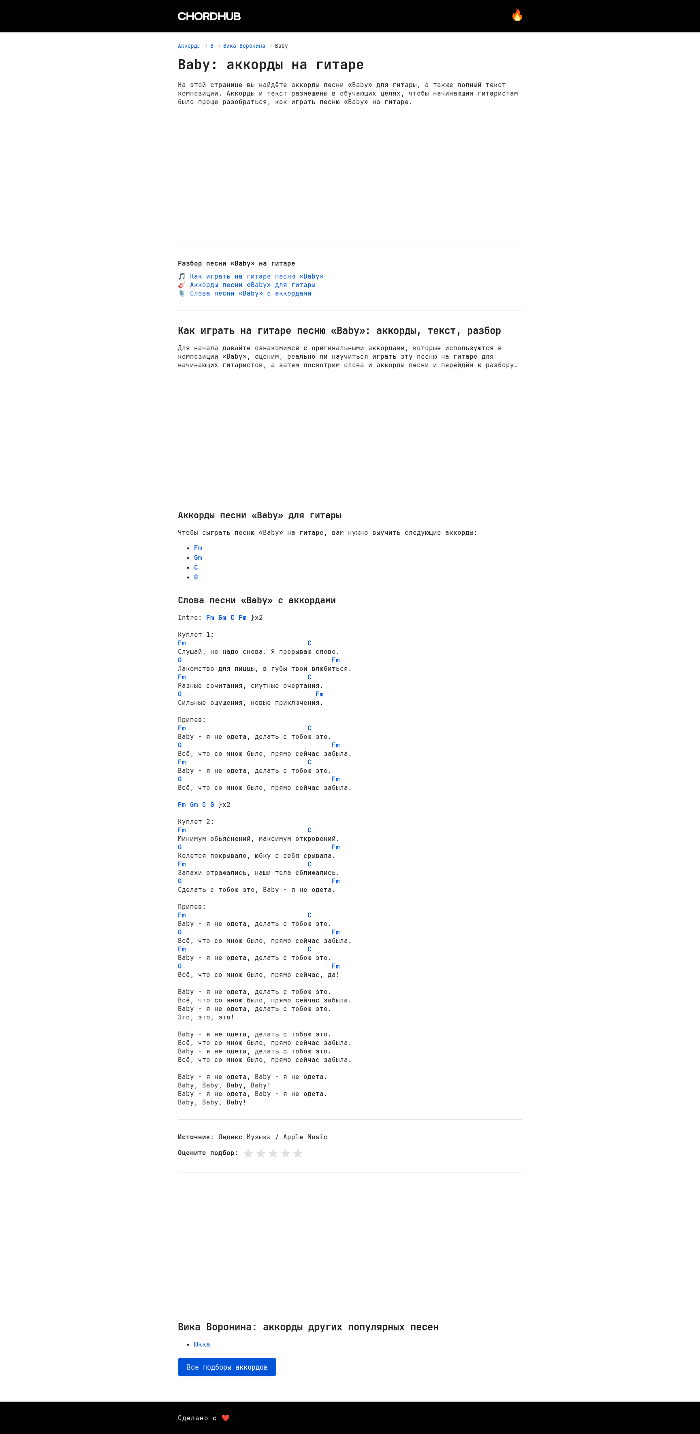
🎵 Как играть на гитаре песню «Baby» (251, 276)
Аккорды (189, 46)
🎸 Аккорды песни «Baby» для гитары (247, 285)
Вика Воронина (244, 46)
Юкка (202, 1344)
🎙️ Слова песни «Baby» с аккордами (245, 293)
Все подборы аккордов (227, 1367)
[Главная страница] (209, 16)
